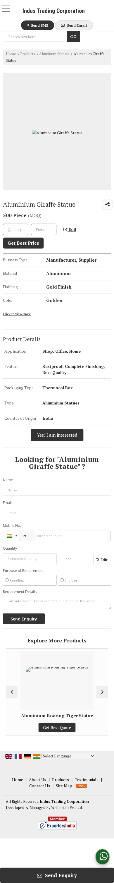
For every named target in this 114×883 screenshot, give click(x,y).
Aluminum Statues (54, 54)
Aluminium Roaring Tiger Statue (57, 716)
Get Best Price (23, 243)
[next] (102, 692)
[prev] (12, 692)
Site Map (64, 785)
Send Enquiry (60, 875)
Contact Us (39, 785)
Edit (72, 229)
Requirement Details (20, 592)
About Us (37, 779)
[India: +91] (11, 536)
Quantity (10, 548)
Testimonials (87, 779)
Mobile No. (12, 525)
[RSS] (81, 785)
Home (11, 54)
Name (8, 479)
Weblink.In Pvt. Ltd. (67, 807)
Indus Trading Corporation (54, 11)
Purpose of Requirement (23, 571)
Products (27, 54)
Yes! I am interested (57, 435)
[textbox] (36, 37)
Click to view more (17, 314)
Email (7, 502)
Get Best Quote (57, 727)
